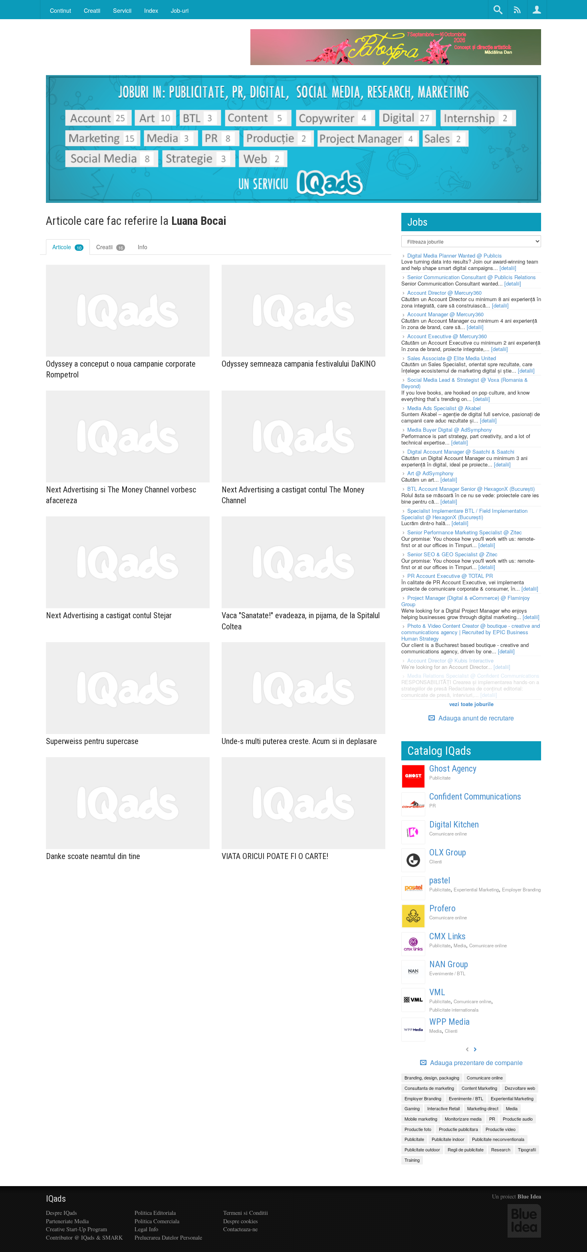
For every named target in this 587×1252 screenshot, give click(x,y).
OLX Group (447, 852)
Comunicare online (448, 833)
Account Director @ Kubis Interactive (450, 660)
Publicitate (439, 777)
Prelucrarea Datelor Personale (168, 1237)
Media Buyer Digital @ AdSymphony (449, 429)
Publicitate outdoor (422, 1149)
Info (142, 247)
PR (432, 805)
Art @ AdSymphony (430, 473)
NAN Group (448, 964)
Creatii (109, 247)
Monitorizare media (463, 1118)
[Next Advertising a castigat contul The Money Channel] (303, 437)
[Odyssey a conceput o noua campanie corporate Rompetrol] (128, 311)
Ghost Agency (452, 769)
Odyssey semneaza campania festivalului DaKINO (299, 364)
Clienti (435, 861)
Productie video (501, 1129)
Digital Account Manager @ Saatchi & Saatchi (460, 451)
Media (460, 945)
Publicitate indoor (448, 1139)
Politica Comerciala (157, 1221)
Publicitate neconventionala (498, 1139)
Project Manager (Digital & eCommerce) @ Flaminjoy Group (465, 601)
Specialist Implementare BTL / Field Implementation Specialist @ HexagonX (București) (464, 514)
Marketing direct (482, 1108)
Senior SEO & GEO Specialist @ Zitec (452, 554)
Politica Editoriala (155, 1212)
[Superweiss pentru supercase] (128, 688)
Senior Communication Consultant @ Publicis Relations (471, 277)
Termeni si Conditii (245, 1212)
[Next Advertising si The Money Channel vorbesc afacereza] (128, 437)
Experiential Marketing (476, 889)
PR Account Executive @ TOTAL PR (450, 575)
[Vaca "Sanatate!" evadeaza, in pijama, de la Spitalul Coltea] (303, 562)
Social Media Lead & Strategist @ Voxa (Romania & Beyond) (464, 383)
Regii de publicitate (466, 1149)
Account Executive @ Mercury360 (447, 336)
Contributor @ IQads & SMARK (84, 1237)
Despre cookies (240, 1221)
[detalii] (508, 268)
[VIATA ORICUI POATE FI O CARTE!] (303, 803)
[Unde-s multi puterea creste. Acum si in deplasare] (303, 688)
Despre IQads (61, 1212)
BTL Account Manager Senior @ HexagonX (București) (471, 488)
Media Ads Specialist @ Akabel (444, 408)
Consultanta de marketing (429, 1088)
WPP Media (449, 1022)
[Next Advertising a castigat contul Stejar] (128, 562)
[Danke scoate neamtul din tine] (128, 803)
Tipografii (527, 1149)
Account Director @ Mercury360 (444, 292)
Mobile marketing (421, 1118)
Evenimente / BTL (447, 973)
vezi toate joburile (471, 704)
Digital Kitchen (454, 824)
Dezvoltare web (520, 1088)
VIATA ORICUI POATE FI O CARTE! (275, 856)
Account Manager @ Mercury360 (445, 314)
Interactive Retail (443, 1108)
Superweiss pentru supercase (92, 741)
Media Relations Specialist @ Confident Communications (473, 675)
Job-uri (179, 10)
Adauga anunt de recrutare (475, 717)
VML (437, 992)
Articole (66, 247)
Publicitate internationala (453, 1009)
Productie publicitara (458, 1129)
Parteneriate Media (67, 1221)
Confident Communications (475, 797)
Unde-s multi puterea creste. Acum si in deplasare (299, 741)
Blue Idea (529, 1196)
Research (500, 1149)
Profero (442, 908)
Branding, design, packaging (432, 1077)
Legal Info (146, 1229)
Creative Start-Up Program (76, 1229)
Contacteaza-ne (240, 1229)
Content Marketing (479, 1088)
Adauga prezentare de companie (475, 1062)
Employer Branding (521, 889)
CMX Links (447, 936)
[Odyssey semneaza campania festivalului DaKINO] (303, 311)
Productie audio (518, 1118)
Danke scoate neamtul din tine (93, 856)
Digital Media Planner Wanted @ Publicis (454, 255)
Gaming (412, 1108)
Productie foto (418, 1129)
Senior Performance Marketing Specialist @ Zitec (464, 532)
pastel (439, 880)
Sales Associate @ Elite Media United (451, 358)
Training (412, 1160)
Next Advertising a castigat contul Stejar (109, 615)
